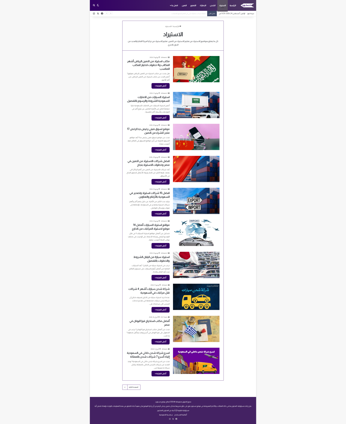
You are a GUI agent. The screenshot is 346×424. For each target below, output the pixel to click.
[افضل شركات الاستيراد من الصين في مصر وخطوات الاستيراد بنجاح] (196, 169)
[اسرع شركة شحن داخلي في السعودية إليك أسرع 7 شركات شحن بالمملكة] (196, 361)
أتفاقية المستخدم (180, 415)
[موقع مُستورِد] (247, 5)
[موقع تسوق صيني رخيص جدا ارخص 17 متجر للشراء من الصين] (196, 137)
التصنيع (193, 5)
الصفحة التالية (133, 387)
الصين (184, 5)
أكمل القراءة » (160, 86)
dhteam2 (164, 57)
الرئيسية (233, 5)
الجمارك (203, 5)
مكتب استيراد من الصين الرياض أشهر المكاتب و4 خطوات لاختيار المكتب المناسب (148, 65)
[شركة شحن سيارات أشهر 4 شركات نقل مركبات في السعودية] (196, 297)
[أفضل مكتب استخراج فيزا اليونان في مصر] (196, 329)
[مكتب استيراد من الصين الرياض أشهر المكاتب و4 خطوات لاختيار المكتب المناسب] (196, 69)
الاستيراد (222, 5)
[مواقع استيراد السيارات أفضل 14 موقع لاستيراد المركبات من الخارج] (196, 233)
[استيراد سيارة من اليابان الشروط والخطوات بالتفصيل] (196, 265)
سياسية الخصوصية (166, 415)
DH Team (164, 317)
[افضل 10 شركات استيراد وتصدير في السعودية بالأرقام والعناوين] (196, 201)
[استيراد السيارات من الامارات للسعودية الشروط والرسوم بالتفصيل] (196, 105)
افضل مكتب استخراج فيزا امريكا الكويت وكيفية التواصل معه (185, 13)
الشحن (212, 5)
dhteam (165, 285)
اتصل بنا (175, 5)
